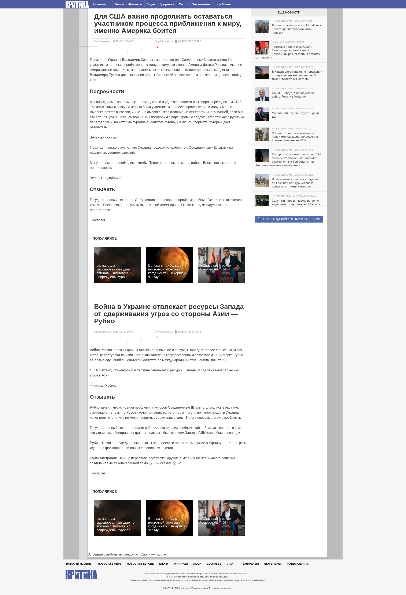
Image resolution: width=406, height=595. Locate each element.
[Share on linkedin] (132, 51)
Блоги (119, 4)
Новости (99, 4)
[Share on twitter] (124, 51)
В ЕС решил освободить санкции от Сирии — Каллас (123, 554)
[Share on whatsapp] (146, 51)
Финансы (135, 4)
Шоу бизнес (223, 4)
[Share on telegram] (115, 51)
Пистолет (97, 220)
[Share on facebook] (106, 51)
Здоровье (166, 4)
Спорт (183, 4)
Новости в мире (189, 41)
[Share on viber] (139, 50)
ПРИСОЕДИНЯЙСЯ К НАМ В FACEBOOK (291, 219)
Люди (151, 4)
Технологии (201, 4)
